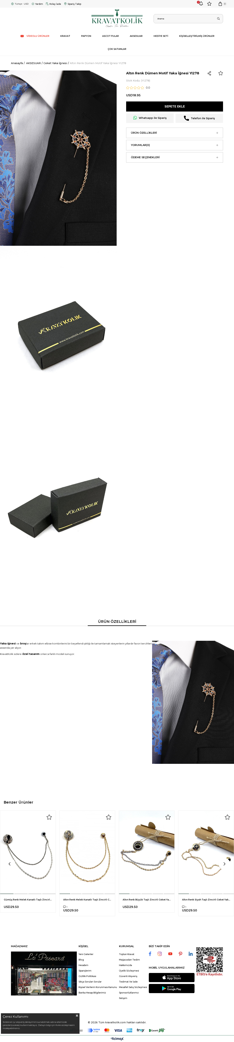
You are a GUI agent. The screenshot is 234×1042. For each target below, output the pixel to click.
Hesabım (83, 965)
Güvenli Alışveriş (128, 976)
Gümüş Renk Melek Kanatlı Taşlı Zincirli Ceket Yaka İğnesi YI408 (28, 899)
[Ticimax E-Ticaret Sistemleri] (117, 1039)
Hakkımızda (125, 965)
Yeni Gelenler (86, 954)
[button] (7, 893)
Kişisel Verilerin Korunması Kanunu (98, 987)
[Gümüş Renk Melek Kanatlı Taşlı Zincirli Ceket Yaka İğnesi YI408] (28, 852)
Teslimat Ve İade (128, 981)
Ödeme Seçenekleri (145, 157)
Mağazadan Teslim (129, 959)
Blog (81, 959)
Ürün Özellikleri (144, 132)
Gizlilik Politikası (87, 976)
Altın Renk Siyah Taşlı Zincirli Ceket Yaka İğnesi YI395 (206, 899)
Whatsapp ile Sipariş (153, 118)
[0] (220, 4)
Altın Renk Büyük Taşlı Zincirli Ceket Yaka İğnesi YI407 (147, 899)
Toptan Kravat (126, 954)
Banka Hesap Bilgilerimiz (92, 992)
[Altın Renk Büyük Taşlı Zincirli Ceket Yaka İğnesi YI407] (146, 852)
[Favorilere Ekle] (220, 73)
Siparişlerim (85, 970)
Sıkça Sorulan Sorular (90, 981)
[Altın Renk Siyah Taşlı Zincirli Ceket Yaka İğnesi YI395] (206, 852)
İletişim (123, 998)
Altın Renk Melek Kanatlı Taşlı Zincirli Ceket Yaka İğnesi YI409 (87, 899)
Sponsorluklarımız (129, 992)
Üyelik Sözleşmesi (129, 970)
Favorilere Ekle (49, 817)
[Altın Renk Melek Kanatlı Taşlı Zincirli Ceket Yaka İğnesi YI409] (87, 852)
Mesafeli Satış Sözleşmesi (133, 987)
